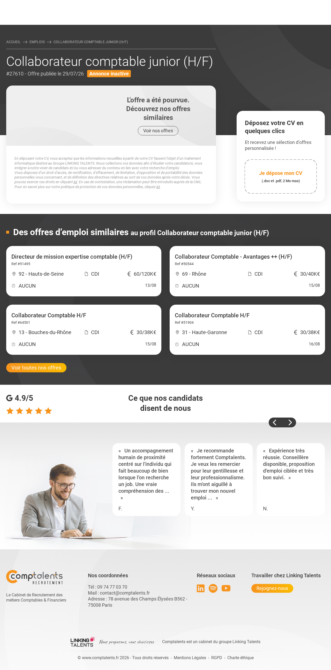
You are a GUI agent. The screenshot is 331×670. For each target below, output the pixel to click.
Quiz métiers (188, 4)
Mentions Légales (190, 657)
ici (75, 182)
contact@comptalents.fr (125, 593)
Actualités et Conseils (77, 4)
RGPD (216, 657)
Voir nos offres (158, 130)
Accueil (13, 42)
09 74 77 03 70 (112, 587)
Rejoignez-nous (272, 588)
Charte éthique (240, 657)
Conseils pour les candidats (205, 4)
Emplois (37, 42)
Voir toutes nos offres (36, 368)
